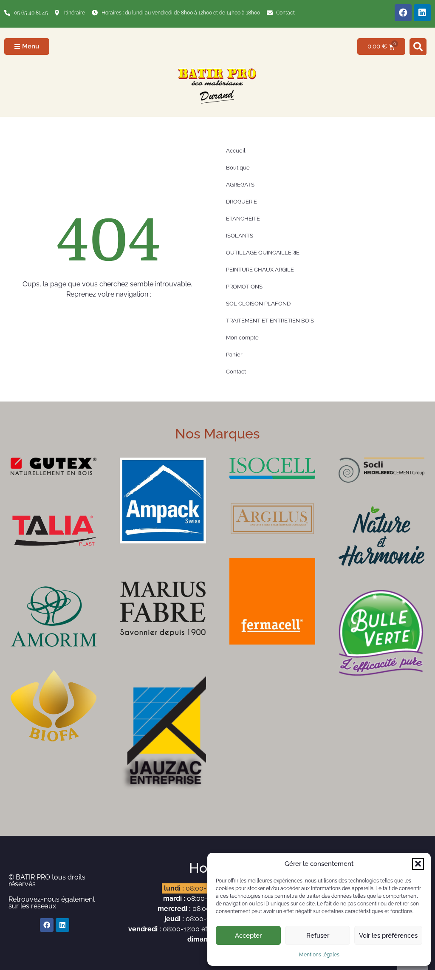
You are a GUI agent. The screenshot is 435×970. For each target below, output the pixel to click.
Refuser (317, 935)
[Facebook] (403, 12)
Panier (234, 354)
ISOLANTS (239, 235)
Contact (236, 371)
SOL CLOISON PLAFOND (258, 303)
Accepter (248, 935)
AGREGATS (240, 184)
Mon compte (242, 337)
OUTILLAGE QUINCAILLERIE (262, 252)
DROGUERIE (241, 201)
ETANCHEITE (243, 218)
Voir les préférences (388, 935)
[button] (418, 864)
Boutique (238, 167)
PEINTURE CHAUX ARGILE (260, 269)
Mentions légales (319, 955)
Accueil (236, 150)
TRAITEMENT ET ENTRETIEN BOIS (270, 320)
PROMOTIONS (244, 286)
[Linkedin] (422, 12)
